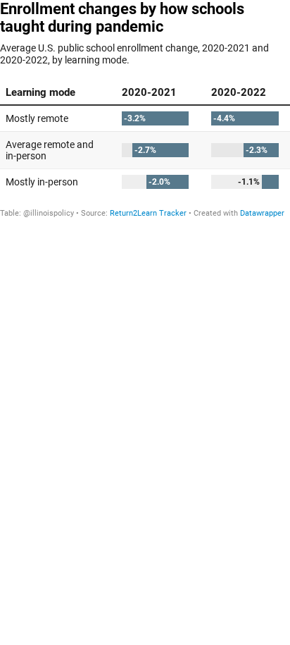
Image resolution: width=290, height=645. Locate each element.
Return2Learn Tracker (148, 213)
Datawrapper (262, 213)
